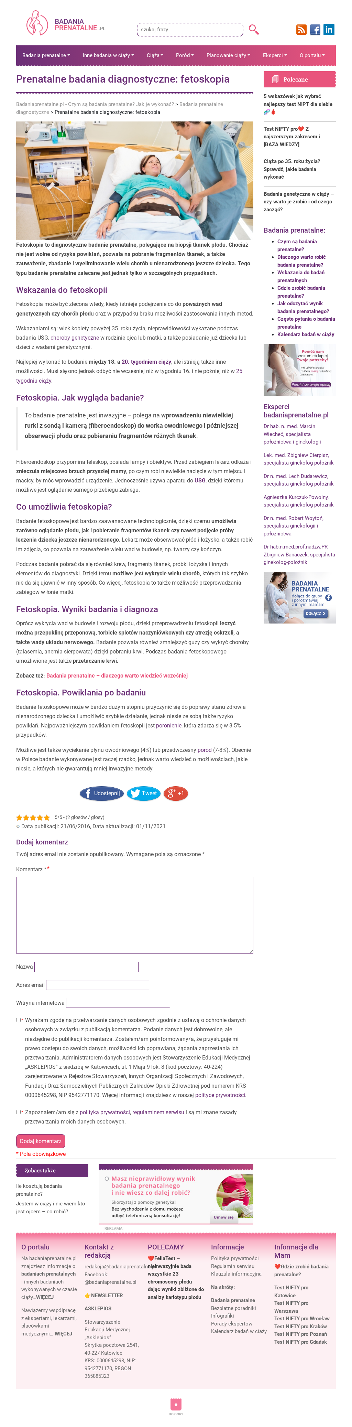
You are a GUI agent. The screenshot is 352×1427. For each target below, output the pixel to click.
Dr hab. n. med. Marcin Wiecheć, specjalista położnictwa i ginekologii (292, 434)
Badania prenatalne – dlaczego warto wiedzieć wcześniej (117, 675)
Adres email (30, 985)
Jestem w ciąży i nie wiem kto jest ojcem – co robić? (50, 1208)
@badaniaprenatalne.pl (110, 1282)
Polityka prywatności (235, 1258)
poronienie (169, 725)
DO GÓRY (176, 1414)
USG (200, 480)
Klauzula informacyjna (236, 1274)
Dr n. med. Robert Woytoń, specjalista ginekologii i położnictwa (293, 526)
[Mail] (120, 1267)
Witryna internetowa (40, 1003)
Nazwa (24, 966)
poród (205, 750)
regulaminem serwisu (158, 1112)
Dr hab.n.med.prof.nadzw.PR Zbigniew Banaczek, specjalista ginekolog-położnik (299, 554)
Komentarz (31, 869)
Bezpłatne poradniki (233, 1308)
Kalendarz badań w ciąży (305, 334)
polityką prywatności (105, 1112)
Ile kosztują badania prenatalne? (39, 1190)
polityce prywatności (220, 1095)
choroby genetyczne (75, 337)
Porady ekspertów (231, 1324)
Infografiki (222, 1316)
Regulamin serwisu (232, 1266)
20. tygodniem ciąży (146, 362)
